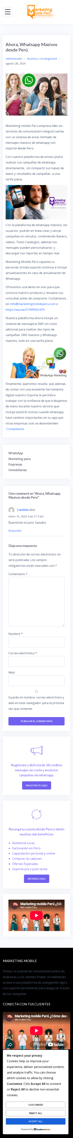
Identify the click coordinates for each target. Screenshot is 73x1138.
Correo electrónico (22, 653)
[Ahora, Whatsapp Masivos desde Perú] (36, 94)
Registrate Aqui (36, 785)
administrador (14, 58)
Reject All (35, 1113)
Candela (23, 510)
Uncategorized (48, 58)
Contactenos (15, 429)
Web (11, 672)
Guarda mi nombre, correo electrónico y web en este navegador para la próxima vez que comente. (36, 703)
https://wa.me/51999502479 (25, 310)
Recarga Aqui (36, 878)
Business (32, 58)
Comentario (18, 574)
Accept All (36, 1121)
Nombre (15, 634)
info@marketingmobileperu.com (32, 304)
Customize (35, 1104)
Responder (15, 530)
